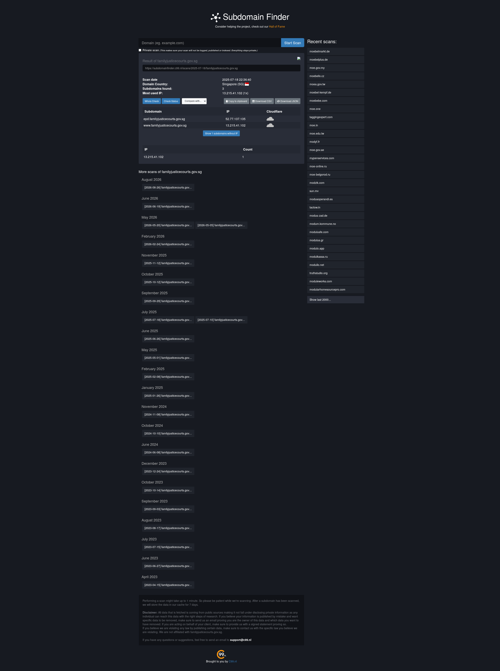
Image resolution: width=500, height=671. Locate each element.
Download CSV (263, 101)
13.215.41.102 (236, 125)
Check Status (171, 101)
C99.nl (233, 661)
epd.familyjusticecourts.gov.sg (164, 119)
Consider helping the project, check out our (250, 26)
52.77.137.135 (236, 119)
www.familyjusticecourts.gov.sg (165, 125)
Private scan (200, 50)
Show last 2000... (320, 299)
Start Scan (292, 42)
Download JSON (289, 101)
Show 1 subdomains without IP (221, 133)
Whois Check (152, 101)
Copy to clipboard (237, 101)
